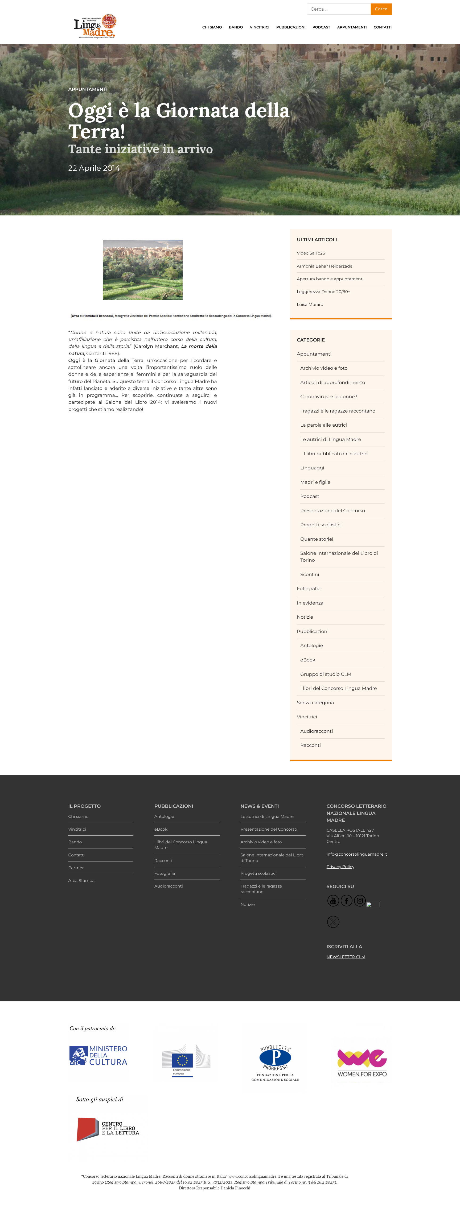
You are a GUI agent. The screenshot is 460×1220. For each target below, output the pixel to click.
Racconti (310, 745)
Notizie (305, 617)
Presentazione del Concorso (332, 511)
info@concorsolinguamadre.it (357, 854)
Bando (236, 27)
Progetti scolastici (321, 525)
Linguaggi (312, 468)
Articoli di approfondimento (332, 382)
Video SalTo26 (311, 253)
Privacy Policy (340, 866)
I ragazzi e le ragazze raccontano (337, 411)
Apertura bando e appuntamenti (330, 278)
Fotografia (309, 589)
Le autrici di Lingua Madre (330, 439)
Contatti (383, 27)
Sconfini (309, 574)
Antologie (311, 645)
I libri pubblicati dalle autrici (336, 454)
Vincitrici (259, 27)
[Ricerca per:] (339, 8)
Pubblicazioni (291, 27)
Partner (76, 867)
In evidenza (310, 603)
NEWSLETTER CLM (346, 956)
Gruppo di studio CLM (325, 674)
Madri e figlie (315, 482)
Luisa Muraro (310, 304)
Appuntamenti (352, 27)
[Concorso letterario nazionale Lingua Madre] (94, 40)
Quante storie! (316, 539)
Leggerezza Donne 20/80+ (323, 291)
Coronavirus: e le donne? (328, 396)
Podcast (321, 27)
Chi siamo (212, 27)
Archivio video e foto (323, 368)
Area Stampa (81, 880)
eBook (307, 660)
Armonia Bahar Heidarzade (324, 266)
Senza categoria (315, 703)
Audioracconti (316, 731)
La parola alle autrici (323, 425)
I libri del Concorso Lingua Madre (338, 688)
